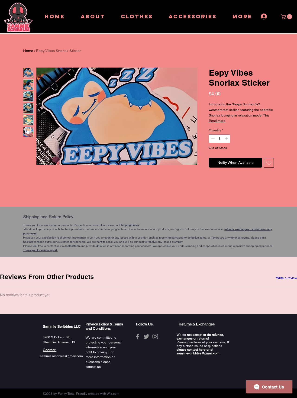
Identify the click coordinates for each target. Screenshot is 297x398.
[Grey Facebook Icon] (137, 336)
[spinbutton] (219, 139)
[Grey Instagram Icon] (155, 336)
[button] (287, 16)
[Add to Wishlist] (269, 163)
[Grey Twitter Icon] (146, 336)
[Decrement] (212, 139)
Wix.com (113, 393)
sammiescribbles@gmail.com (61, 356)
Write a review (286, 277)
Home (28, 51)
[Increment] (226, 139)
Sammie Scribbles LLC (62, 326)
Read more (217, 121)
